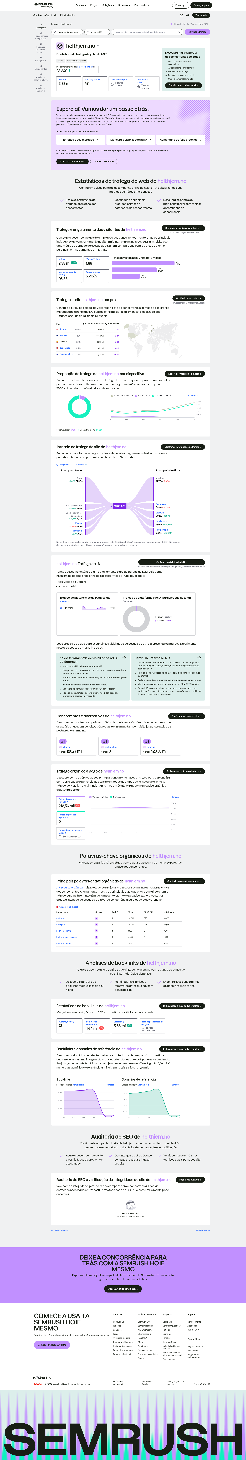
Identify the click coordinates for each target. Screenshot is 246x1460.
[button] (181, 15)
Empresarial (140, 5)
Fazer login (180, 5)
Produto (80, 5)
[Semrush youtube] (43, 1377)
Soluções (107, 5)
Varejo (60, 61)
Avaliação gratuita (121, 1338)
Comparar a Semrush (123, 1342)
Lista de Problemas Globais (171, 1347)
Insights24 (142, 1338)
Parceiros (167, 1338)
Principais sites (145, 1350)
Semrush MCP (144, 1322)
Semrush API (193, 1330)
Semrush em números (123, 1350)
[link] (45, 15)
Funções (117, 1326)
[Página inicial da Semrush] (43, 5)
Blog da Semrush (195, 1347)
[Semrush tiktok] (40, 1377)
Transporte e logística (76, 61)
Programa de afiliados (123, 1354)
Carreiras (167, 1334)
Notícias (166, 1330)
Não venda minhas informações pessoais (173, 1354)
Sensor (141, 1358)
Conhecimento (194, 1322)
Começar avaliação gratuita (52, 1345)
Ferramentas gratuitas (148, 1354)
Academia (192, 1326)
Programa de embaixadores (194, 1356)
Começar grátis (201, 5)
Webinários (192, 1351)
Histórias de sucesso (122, 1346)
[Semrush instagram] (37, 1377)
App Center (143, 1346)
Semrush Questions (172, 1326)
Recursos (123, 5)
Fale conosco (169, 1359)
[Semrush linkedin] (34, 1377)
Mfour (141, 1342)
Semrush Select (170, 1342)
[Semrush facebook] (46, 1377)
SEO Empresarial (145, 1326)
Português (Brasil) (202, 1384)
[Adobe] (38, 1384)
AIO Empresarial (145, 1330)
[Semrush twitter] (49, 1377)
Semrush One (119, 1322)
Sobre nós (167, 1322)
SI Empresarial (144, 1334)
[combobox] (144, 32)
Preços (93, 5)
